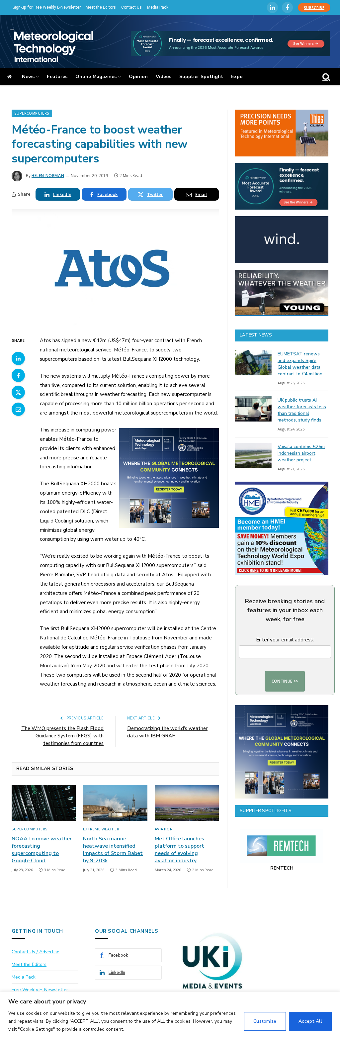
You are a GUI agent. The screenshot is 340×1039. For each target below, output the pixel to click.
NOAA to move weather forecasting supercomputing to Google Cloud (42, 849)
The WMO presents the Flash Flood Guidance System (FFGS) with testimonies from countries (62, 736)
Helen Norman (48, 175)
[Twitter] (18, 392)
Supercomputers (31, 113)
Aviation (164, 828)
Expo (236, 76)
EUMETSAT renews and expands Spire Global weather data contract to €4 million (300, 364)
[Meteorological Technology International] (51, 44)
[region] (170, 1015)
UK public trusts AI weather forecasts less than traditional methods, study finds (302, 410)
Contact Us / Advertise (35, 952)
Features (57, 76)
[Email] (18, 409)
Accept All (310, 1021)
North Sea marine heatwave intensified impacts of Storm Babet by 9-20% (113, 849)
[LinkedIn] (18, 358)
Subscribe (314, 7)
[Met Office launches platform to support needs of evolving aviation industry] (187, 803)
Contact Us (131, 7)
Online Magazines (96, 76)
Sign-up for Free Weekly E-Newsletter (47, 7)
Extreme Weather (101, 828)
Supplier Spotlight (201, 76)
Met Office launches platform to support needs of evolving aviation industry (179, 849)
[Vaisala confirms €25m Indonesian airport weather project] (253, 455)
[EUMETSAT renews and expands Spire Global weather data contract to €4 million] (253, 362)
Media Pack (157, 7)
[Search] (325, 76)
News (28, 76)
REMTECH (282, 868)
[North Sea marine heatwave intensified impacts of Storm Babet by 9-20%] (115, 803)
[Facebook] (18, 375)
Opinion (138, 76)
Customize (265, 1021)
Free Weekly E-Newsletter (40, 990)
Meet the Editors (101, 7)
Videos (163, 76)
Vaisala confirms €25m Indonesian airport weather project (301, 453)
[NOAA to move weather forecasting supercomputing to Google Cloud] (44, 803)
